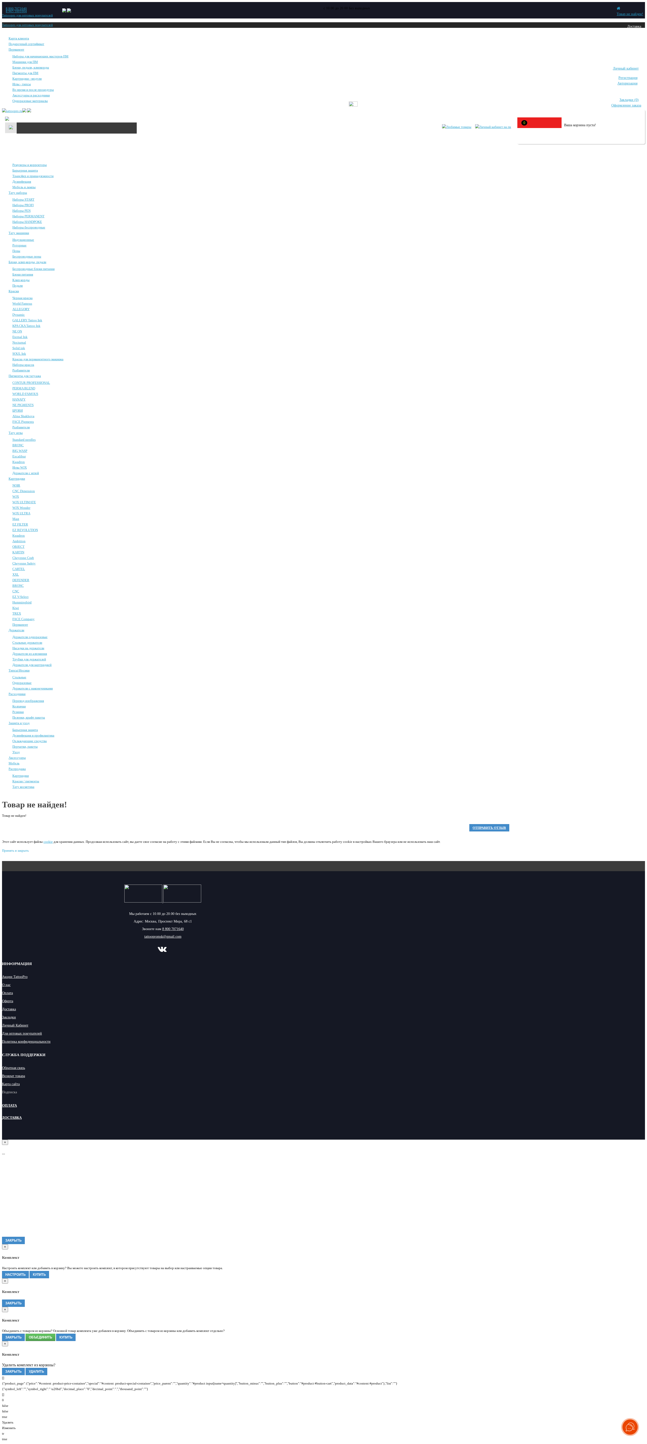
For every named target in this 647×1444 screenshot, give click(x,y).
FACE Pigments (23, 422)
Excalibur (19, 456)
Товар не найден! (630, 14)
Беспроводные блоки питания (33, 269)
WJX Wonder (21, 508)
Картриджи (17, 478)
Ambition (19, 541)
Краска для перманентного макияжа (37, 359)
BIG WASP (19, 451)
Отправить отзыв (489, 828)
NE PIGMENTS (23, 405)
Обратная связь (13, 1068)
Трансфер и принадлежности (33, 176)
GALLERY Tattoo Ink (27, 320)
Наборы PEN (21, 211)
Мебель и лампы (24, 187)
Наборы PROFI (23, 205)
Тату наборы (18, 193)
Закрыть (13, 1240)
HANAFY (19, 399)
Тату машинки (19, 233)
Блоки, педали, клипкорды (30, 67)
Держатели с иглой (25, 473)
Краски (14, 291)
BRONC (18, 445)
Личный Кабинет (15, 1025)
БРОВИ (17, 410)
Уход (16, 752)
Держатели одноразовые (30, 637)
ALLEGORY (21, 309)
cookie (48, 842)
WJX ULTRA (21, 513)
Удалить (36, 1371)
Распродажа (17, 769)
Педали (17, 285)
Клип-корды (21, 280)
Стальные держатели (27, 642)
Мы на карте (631, 54)
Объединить (40, 1337)
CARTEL (18, 569)
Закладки (9, 1017)
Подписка (9, 1092)
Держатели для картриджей (32, 665)
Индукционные (23, 240)
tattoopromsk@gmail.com (162, 936)
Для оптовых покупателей (22, 1033)
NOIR (16, 485)
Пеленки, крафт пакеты (28, 717)
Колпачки (19, 706)
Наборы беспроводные (28, 227)
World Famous (22, 303)
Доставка (634, 26)
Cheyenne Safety (24, 563)
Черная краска (22, 298)
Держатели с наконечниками (32, 688)
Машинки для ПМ (25, 62)
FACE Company (23, 619)
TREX (16, 613)
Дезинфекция (21, 181)
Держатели (16, 630)
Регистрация (627, 78)
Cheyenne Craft (23, 558)
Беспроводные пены (26, 256)
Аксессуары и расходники (31, 95)
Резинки (18, 712)
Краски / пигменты (25, 781)
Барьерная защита (25, 170)
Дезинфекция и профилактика (33, 735)
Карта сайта (11, 1084)
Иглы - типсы (21, 84)
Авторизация (627, 83)
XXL (15, 574)
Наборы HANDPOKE (27, 222)
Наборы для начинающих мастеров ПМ (40, 56)
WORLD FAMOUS (25, 394)
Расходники (17, 694)
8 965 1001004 (16, 11)
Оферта (7, 1001)
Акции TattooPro (15, 977)
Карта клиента (19, 38)
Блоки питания (22, 274)
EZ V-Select (20, 597)
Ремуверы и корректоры (29, 165)
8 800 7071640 (16, 8)
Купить (39, 1274)
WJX (15, 496)
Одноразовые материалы (30, 101)
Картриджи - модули (27, 78)
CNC (15, 591)
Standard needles (24, 440)
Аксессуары (17, 758)
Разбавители (21, 370)
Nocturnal (19, 342)
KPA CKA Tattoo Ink (26, 326)
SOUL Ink (19, 353)
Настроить (15, 1274)
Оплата (635, 35)
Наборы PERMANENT (28, 216)
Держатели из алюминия (29, 654)
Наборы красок (23, 365)
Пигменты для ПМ (25, 73)
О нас (6, 985)
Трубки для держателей (29, 659)
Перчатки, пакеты (25, 746)
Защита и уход (19, 723)
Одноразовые (22, 683)
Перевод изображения (28, 701)
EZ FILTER (20, 524)
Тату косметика (23, 787)
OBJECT (18, 547)
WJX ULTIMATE (24, 502)
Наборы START (23, 199)
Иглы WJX (19, 467)
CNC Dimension (23, 491)
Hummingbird (22, 602)
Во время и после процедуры (33, 90)
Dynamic (18, 315)
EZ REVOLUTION (25, 530)
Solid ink (18, 348)
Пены (16, 251)
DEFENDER (20, 580)
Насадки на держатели (28, 648)
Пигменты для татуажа (25, 376)
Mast (15, 519)
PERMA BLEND (23, 388)
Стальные (19, 677)
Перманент (16, 49)
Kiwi (15, 608)
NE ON (17, 331)
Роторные (19, 245)
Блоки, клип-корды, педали (27, 262)
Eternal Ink (20, 337)
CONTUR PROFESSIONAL (31, 383)
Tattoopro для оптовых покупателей (27, 15)
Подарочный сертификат (26, 44)
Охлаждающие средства (29, 741)
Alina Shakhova (23, 416)
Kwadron (18, 462)
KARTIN (18, 552)
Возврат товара (13, 1076)
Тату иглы (16, 433)
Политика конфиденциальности (26, 1041)
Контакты (634, 45)
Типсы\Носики (19, 670)
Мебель (14, 763)
